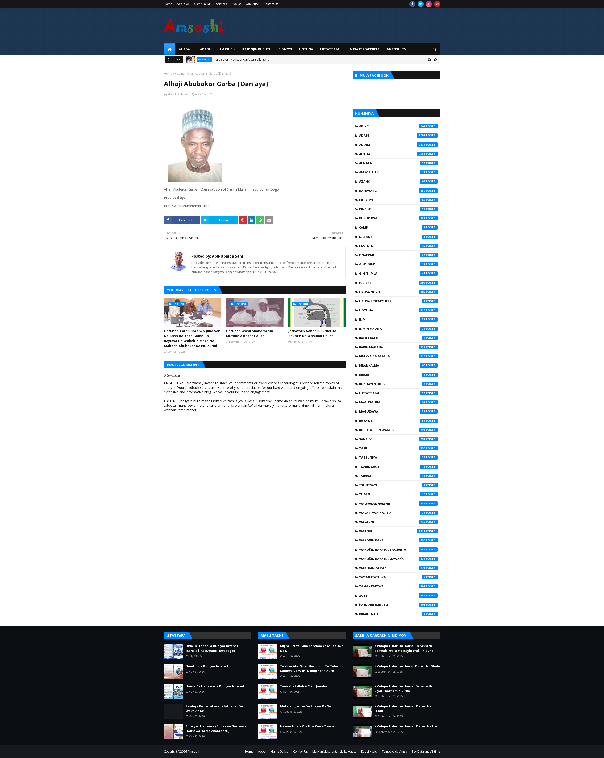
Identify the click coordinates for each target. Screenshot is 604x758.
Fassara (392, 246)
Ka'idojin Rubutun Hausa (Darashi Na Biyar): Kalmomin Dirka (403, 688)
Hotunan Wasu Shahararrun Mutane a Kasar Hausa (249, 333)
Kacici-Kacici (392, 338)
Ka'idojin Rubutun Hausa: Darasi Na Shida (407, 666)
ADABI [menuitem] (205, 49)
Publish (236, 4)
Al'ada (392, 154)
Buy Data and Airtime (426, 752)
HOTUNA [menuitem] (306, 49)
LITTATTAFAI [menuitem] (330, 49)
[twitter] (421, 4)
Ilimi (392, 319)
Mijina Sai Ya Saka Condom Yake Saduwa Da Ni (311, 648)
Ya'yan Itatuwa (392, 577)
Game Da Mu (202, 4)
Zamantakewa (392, 586)
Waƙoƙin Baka (392, 540)
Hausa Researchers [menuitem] (363, 49)
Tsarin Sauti (392, 467)
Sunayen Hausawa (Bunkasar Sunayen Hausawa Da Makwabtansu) (216, 728)
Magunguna (392, 402)
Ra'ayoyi (392, 421)
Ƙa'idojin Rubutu (392, 605)
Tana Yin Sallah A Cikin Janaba (303, 686)
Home (168, 4)
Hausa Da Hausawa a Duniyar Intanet (215, 686)
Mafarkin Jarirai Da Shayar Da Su (305, 706)
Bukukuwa (392, 218)
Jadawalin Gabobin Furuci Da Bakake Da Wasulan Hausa (312, 333)
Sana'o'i (392, 439)
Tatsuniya (392, 457)
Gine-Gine (392, 264)
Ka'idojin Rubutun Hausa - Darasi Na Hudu (402, 708)
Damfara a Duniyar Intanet (207, 666)
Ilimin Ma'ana (392, 329)
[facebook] (412, 4)
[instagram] (429, 4)
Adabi (392, 135)
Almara (392, 163)
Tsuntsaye (392, 485)
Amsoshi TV (392, 172)
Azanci (392, 181)
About (262, 752)
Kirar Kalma (392, 365)
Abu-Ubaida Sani (178, 94)
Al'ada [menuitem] (184, 49)
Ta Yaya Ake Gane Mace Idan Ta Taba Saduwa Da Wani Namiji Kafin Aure (309, 668)
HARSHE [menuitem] (226, 49)
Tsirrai (392, 476)
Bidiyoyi (392, 200)
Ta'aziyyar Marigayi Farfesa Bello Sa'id (241, 59)
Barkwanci (392, 190)
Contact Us (271, 4)
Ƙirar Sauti (392, 614)
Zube (392, 595)
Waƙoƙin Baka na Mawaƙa (392, 559)
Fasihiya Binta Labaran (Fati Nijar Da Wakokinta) (214, 708)
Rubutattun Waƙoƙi (392, 430)
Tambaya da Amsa (394, 752)
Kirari (392, 375)
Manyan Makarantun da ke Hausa (334, 752)
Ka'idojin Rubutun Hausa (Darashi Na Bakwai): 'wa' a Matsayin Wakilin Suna (403, 648)
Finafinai (392, 255)
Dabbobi (392, 237)
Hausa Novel (392, 292)
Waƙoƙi (392, 531)
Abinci (392, 126)
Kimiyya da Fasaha (392, 356)
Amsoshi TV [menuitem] (396, 49)
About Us (183, 4)
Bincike (392, 209)
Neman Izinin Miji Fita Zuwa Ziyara (307, 726)
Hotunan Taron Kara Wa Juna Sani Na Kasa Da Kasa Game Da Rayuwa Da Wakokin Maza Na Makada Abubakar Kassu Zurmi (192, 338)
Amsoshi (193, 752)
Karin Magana (392, 347)
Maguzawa (392, 411)
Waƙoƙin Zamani (392, 568)
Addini (392, 144)
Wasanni (392, 522)
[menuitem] (169, 49)
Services (221, 4)
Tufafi (392, 494)
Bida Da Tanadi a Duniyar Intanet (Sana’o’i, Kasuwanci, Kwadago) (212, 648)
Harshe (392, 283)
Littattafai (392, 393)
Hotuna (180, 73)
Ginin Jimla (392, 273)
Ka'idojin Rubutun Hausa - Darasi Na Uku (406, 726)
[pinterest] (437, 4)
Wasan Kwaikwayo (392, 513)
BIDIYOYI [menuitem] (285, 49)
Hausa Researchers (392, 301)
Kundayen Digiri (392, 384)
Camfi (392, 227)
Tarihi (392, 448)
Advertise (252, 4)
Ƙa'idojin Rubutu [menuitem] (256, 49)
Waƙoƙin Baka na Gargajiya (392, 549)
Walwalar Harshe (392, 503)
